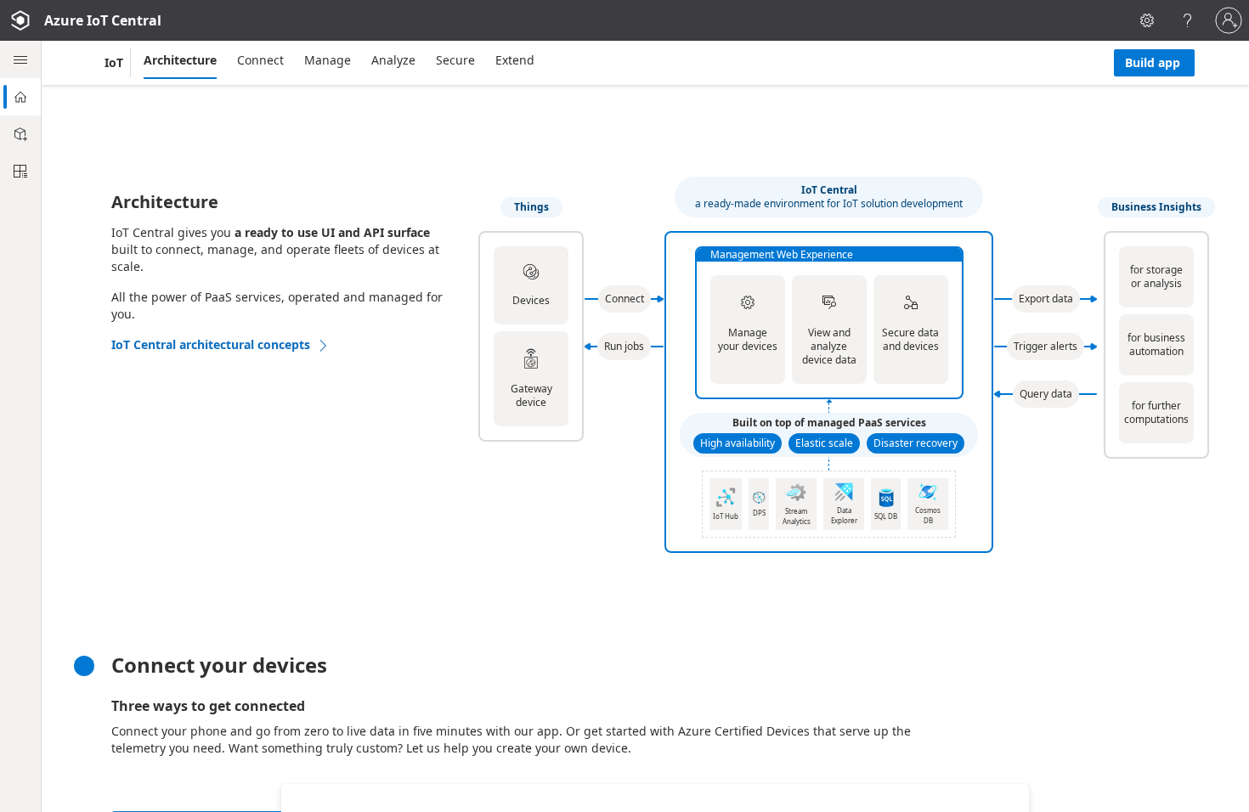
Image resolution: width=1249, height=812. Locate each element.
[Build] (20, 134)
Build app (1152, 62)
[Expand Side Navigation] (20, 59)
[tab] (180, 60)
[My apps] (20, 171)
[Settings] (1147, 20)
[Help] (1187, 20)
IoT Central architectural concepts (210, 344)
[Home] (20, 97)
